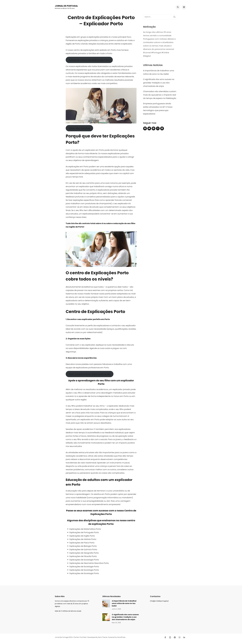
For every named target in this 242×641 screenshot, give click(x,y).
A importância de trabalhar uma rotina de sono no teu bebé (124, 603)
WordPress (121, 637)
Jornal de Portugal (66, 5)
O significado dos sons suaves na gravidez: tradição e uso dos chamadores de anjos (158, 82)
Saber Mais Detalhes (79, 128)
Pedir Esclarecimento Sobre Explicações (89, 374)
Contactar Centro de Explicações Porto (89, 59)
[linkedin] (162, 128)
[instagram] (158, 128)
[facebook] (145, 128)
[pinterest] (153, 128)
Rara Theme (102, 637)
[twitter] (149, 128)
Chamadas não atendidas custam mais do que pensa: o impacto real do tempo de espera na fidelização (159, 95)
